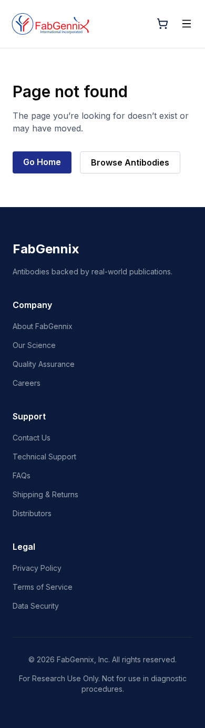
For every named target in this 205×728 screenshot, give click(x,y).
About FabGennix (43, 326)
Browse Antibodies (130, 162)
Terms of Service (43, 586)
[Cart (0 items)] (162, 24)
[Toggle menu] (187, 24)
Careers (26, 382)
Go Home (42, 162)
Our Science (34, 345)
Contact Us (31, 437)
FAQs (21, 475)
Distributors (32, 513)
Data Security (36, 605)
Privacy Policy (37, 567)
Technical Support (44, 456)
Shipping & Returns (45, 494)
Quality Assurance (44, 364)
